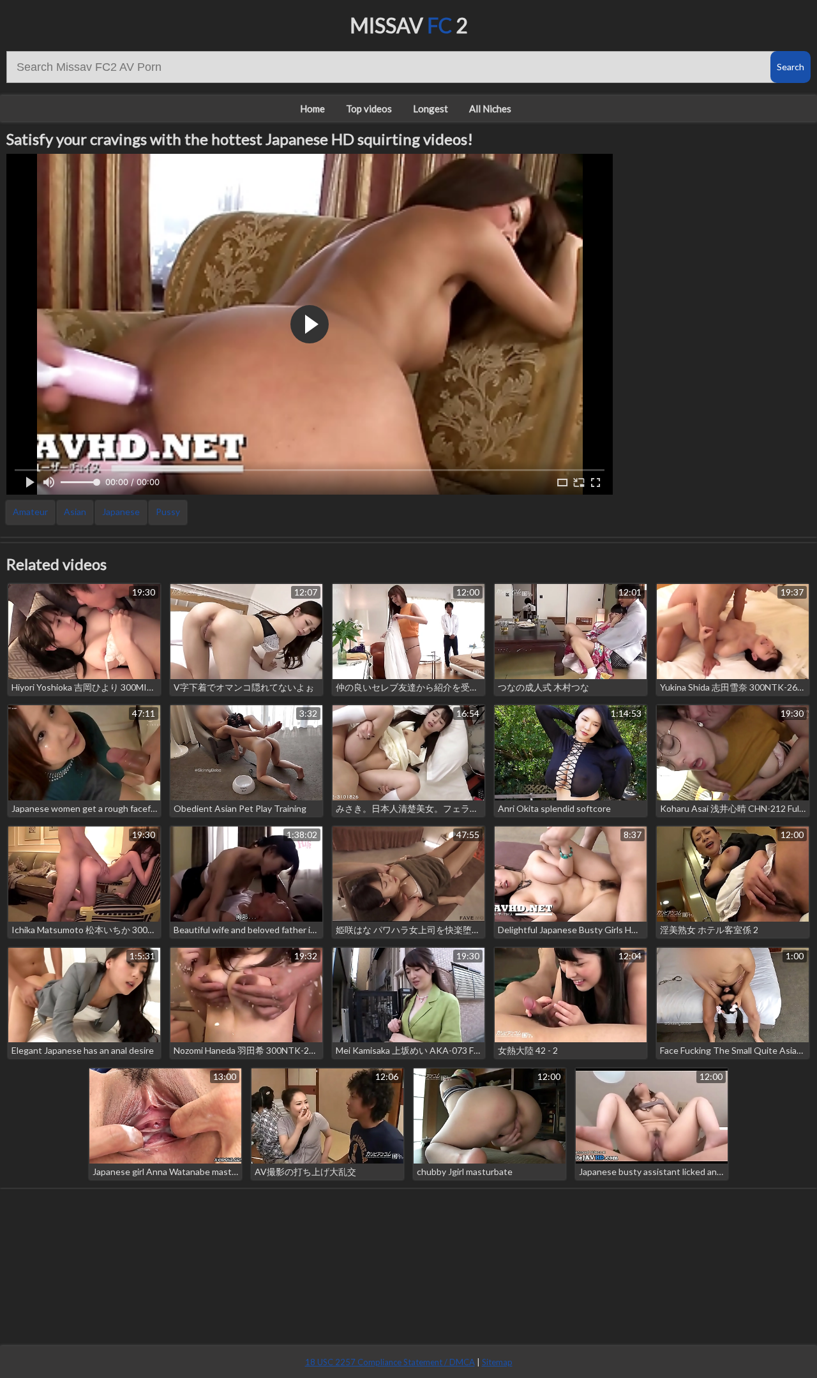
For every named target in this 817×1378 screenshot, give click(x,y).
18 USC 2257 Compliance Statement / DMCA (390, 1362)
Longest (430, 108)
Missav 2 (409, 25)
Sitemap (497, 1362)
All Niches (490, 108)
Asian (75, 511)
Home (312, 108)
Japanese (121, 511)
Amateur (30, 511)
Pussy (168, 511)
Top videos (369, 108)
